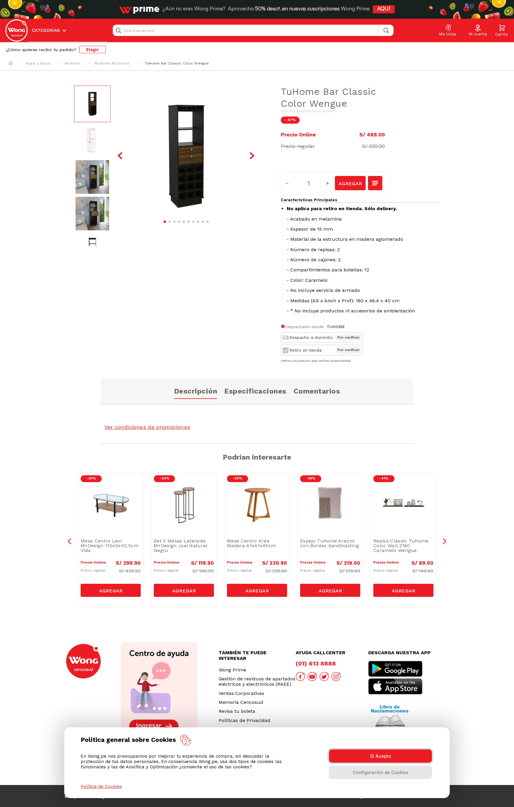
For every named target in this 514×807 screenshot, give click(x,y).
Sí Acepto (380, 756)
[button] (477, 31)
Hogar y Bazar (38, 63)
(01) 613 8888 (316, 663)
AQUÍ (383, 9)
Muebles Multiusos (112, 63)
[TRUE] (111, 590)
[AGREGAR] (350, 183)
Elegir (92, 49)
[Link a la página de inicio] (10, 63)
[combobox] (253, 30)
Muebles (73, 63)
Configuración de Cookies (380, 772)
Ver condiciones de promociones (147, 427)
